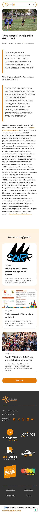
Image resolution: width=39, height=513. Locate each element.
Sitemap (28, 495)
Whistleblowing (10, 495)
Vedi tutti (19, 380)
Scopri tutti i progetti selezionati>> (20, 214)
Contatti (7, 58)
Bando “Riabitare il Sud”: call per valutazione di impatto (19, 358)
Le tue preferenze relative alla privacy (21, 507)
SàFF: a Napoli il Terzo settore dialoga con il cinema (16, 271)
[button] (33, 4)
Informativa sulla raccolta (11, 511)
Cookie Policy (10, 490)
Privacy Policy (28, 490)
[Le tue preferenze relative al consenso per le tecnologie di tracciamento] (35, 510)
